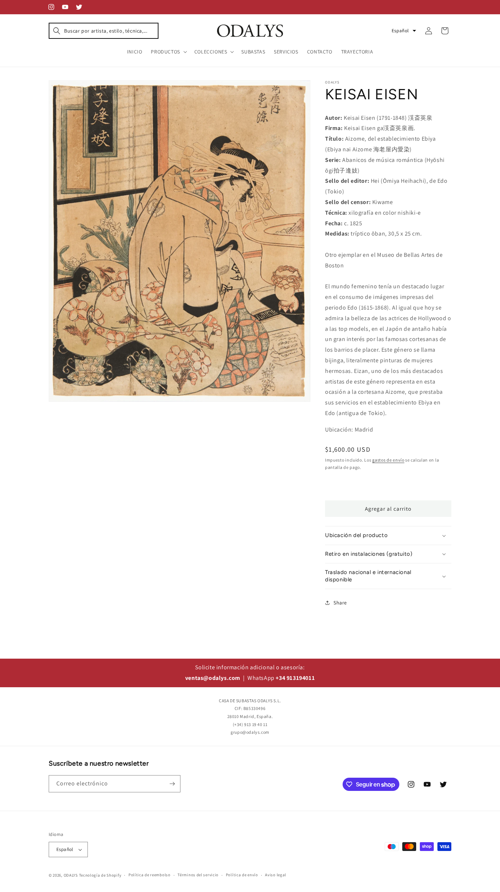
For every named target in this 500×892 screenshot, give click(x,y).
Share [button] (340, 602)
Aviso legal (275, 874)
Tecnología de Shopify (100, 875)
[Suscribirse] (172, 783)
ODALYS (71, 875)
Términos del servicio (198, 874)
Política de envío (242, 874)
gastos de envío (388, 460)
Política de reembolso (149, 874)
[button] (103, 31)
